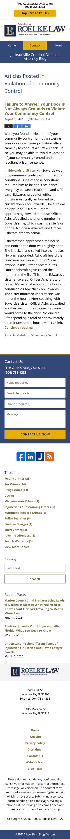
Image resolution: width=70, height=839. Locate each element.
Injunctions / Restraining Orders (29, 507)
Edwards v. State (21, 170)
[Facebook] (21, 456)
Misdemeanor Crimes (21, 501)
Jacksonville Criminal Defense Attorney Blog (35, 29)
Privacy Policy (35, 743)
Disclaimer (35, 749)
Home (12, 45)
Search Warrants (18, 541)
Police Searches (17, 518)
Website (35, 737)
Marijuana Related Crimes (25, 513)
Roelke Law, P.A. (52, 819)
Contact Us (35, 756)
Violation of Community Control (37, 335)
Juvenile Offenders (19, 535)
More (58, 45)
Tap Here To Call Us (35, 13)
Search (35, 579)
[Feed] (49, 456)
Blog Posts (35, 769)
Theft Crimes (15, 530)
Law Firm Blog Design (35, 834)
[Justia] (40, 456)
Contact (35, 45)
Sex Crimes (15, 484)
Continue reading (18, 327)
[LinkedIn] (30, 456)
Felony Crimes (17, 478)
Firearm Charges (18, 524)
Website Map (35, 762)
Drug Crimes (16, 490)
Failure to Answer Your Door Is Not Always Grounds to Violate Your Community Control (34, 108)
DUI (9, 496)
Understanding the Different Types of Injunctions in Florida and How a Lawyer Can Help (33, 648)
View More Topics (16, 547)
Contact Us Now (35, 434)
